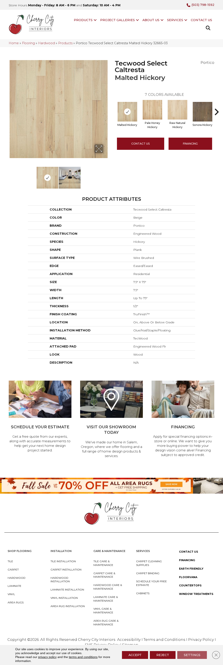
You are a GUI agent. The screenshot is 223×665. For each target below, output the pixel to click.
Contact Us (201, 20)
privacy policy (47, 657)
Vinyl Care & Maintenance (103, 610)
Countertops (190, 585)
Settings (192, 655)
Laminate (14, 585)
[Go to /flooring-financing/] (183, 419)
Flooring (28, 43)
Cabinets (142, 593)
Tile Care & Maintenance (103, 563)
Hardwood (46, 43)
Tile (10, 561)
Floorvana (188, 577)
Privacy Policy (201, 639)
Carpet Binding (147, 573)
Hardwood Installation (60, 579)
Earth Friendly (191, 568)
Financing (187, 560)
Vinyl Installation (64, 597)
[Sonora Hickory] (202, 112)
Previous (11, 175)
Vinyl (11, 594)
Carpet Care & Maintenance (104, 575)
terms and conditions (83, 657)
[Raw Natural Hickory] (177, 110)
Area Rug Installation (68, 606)
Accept (135, 655)
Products (83, 20)
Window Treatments (196, 594)
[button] (95, 20)
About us (150, 20)
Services (175, 20)
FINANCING (190, 143)
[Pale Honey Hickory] (152, 110)
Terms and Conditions (164, 639)
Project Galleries (117, 20)
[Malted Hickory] (127, 112)
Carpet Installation (66, 569)
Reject (162, 655)
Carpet (13, 569)
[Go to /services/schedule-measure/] (40, 417)
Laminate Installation (67, 589)
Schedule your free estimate (151, 583)
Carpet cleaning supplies (149, 563)
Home (14, 43)
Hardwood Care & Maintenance (107, 586)
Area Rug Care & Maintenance (105, 622)
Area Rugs (16, 602)
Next (106, 175)
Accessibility (129, 639)
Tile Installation (63, 561)
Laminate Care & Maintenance (105, 598)
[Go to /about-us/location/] (111, 420)
